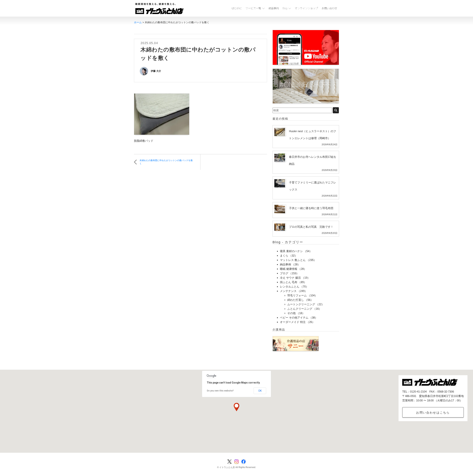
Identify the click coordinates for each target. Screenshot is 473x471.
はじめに (237, 8)
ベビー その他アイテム (294, 317)
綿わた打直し (295, 299)
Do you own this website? (220, 390)
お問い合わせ (329, 8)
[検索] (336, 110)
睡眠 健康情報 (288, 268)
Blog (285, 8)
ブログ (284, 273)
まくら (284, 255)
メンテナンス (288, 291)
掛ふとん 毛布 (288, 282)
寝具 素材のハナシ (291, 251)
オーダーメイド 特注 (293, 322)
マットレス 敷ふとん (293, 260)
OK (260, 390)
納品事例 (273, 8)
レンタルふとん (289, 286)
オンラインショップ (306, 8)
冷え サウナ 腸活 (290, 277)
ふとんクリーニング (299, 308)
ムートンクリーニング (301, 304)
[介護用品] (296, 343)
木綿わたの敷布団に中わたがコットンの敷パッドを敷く (166, 162)
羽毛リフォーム (297, 295)
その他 (291, 313)
